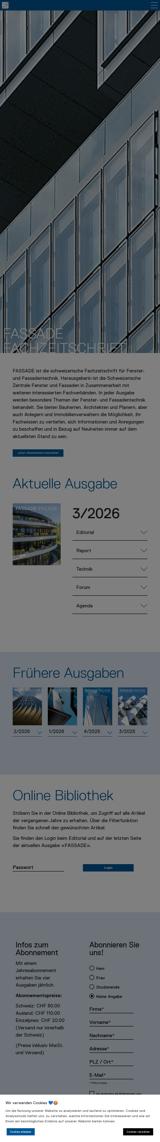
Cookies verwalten (138, 1132)
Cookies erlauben (20, 1132)
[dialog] (80, 1118)
